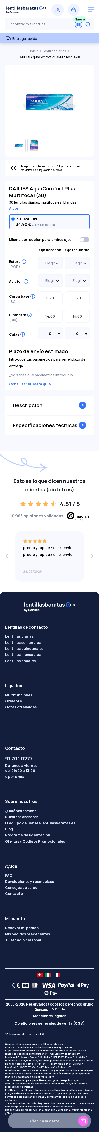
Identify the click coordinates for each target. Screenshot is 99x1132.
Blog (9, 829)
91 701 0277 (19, 758)
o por (15, 776)
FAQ (8, 875)
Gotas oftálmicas (21, 707)
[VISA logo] (46, 985)
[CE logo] (15, 985)
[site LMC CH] (40, 975)
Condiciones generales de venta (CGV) (49, 1023)
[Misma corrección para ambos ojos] (85, 239)
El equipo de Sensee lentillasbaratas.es (40, 822)
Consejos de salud (21, 887)
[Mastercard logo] (33, 985)
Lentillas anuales (20, 660)
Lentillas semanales (23, 642)
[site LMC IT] (48, 975)
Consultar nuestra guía (30, 383)
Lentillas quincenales (24, 648)
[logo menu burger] (91, 10)
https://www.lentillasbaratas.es (24, 1050)
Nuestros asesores (21, 816)
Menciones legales (49, 1015)
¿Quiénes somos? (20, 810)
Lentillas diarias (55, 51)
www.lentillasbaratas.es (19, 1083)
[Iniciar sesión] (57, 10)
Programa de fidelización (27, 835)
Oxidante (13, 701)
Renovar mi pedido (22, 927)
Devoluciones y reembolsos (29, 881)
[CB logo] (24, 985)
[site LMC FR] (57, 975)
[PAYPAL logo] (65, 985)
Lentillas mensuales (23, 654)
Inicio (34, 51)
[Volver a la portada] (26, 10)
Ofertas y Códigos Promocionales (35, 841)
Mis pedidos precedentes (27, 934)
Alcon (14, 208)
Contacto (14, 893)
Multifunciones (18, 694)
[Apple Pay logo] (82, 985)
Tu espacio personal (23, 940)
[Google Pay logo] (49, 992)
